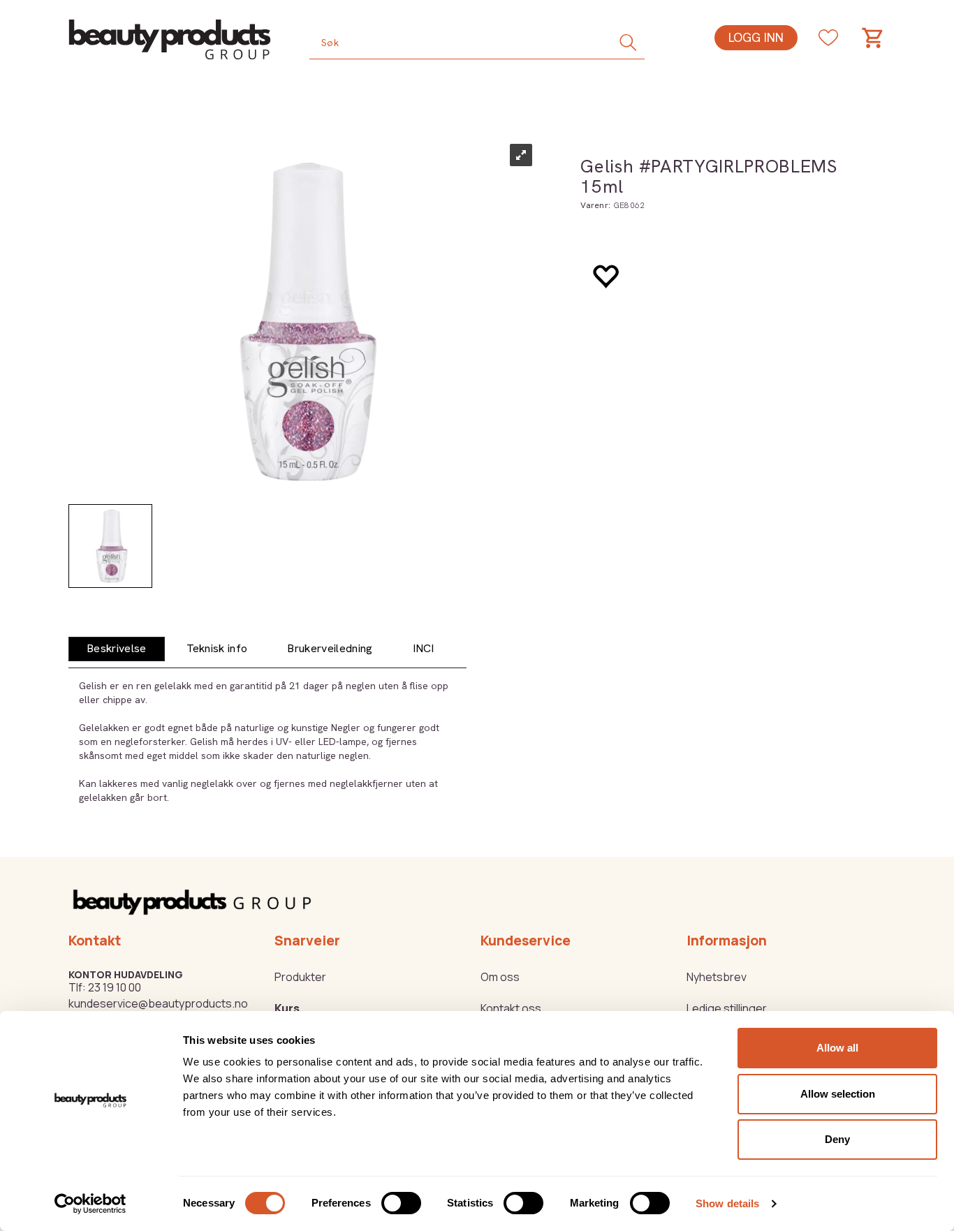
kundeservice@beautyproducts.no (158, 1003)
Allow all (837, 1048)
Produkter (300, 977)
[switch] (401, 1203)
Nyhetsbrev (717, 977)
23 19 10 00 (114, 987)
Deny (837, 1139)
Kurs (287, 1008)
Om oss (500, 977)
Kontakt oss (510, 1008)
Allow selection (837, 1094)
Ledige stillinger (727, 1008)
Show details (727, 1203)
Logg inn (756, 37)
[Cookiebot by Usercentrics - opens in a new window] (90, 1203)
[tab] (116, 649)
